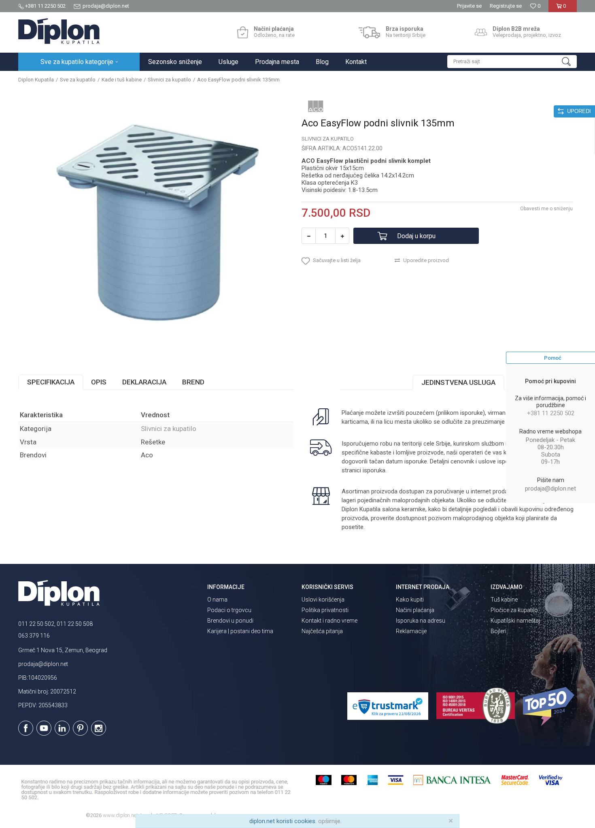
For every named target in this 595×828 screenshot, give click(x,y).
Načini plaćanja (415, 610)
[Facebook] (25, 728)
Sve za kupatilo (78, 80)
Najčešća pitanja (322, 631)
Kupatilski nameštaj (515, 620)
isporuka (374, 470)
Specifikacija (50, 382)
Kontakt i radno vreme (329, 620)
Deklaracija (144, 382)
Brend (193, 382)
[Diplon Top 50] (550, 706)
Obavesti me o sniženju (546, 208)
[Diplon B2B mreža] (481, 32)
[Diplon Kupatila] (59, 31)
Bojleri (498, 631)
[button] (512, 61)
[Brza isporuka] (369, 32)
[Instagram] (98, 728)
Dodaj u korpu (416, 236)
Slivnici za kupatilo (169, 80)
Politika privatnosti (325, 610)
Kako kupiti (410, 599)
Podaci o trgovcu (229, 610)
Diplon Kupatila (36, 80)
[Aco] (316, 106)
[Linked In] (62, 728)
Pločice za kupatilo (514, 610)
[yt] (43, 728)
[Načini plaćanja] (242, 32)
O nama (217, 599)
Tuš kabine (504, 599)
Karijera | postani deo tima (240, 631)
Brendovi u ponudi (230, 620)
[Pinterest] (80, 728)
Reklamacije (411, 631)
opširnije (329, 821)
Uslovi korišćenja (323, 599)
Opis (98, 382)
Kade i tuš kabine (122, 80)
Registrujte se (506, 6)
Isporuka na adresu (420, 620)
